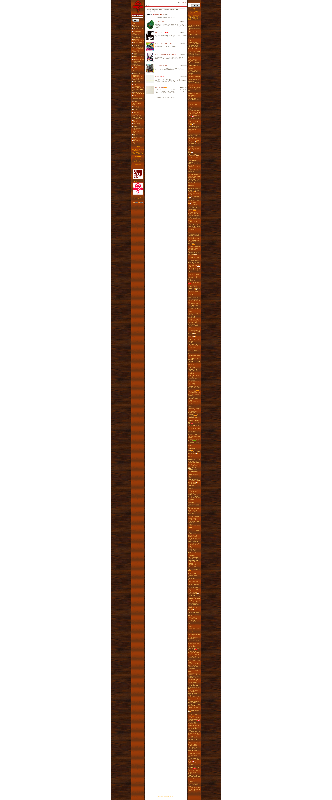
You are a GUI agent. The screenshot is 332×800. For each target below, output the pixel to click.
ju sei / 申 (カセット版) (194, 126)
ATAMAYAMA (136, 123)
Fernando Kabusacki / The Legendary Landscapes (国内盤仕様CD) (194, 332)
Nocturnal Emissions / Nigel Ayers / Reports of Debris (193, 476)
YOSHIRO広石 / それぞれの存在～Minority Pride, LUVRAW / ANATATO (194, 600)
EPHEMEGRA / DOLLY (194, 521)
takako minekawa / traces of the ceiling (193, 455)
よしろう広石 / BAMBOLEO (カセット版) (194, 596)
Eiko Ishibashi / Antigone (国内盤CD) (193, 440)
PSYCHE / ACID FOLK (138, 45)
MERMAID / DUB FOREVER (192, 210)
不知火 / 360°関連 (137, 125)
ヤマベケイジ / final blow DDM (193, 590)
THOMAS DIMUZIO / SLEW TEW (193, 314)
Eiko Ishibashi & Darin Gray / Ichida (193, 487)
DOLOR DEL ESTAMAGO (135, 121)
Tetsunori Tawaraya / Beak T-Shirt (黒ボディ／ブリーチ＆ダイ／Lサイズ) (194, 51)
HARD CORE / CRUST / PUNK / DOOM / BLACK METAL (138, 89)
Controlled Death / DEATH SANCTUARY (193, 213)
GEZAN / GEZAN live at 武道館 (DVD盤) (194, 177)
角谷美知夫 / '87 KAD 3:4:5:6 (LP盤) (193, 415)
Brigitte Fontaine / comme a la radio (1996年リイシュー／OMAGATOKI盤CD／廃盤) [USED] (194, 697)
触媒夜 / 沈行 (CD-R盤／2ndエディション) (193, 266)
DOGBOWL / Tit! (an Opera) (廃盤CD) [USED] (193, 652)
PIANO (134, 84)
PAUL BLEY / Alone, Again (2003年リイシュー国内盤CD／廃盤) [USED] (194, 692)
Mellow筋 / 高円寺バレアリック (137, 32)
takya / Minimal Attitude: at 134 (194, 29)
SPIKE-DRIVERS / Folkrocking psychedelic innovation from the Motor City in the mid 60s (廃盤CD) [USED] (193, 681)
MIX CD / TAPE (136, 37)
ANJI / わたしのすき (193, 160)
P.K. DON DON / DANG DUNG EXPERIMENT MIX (194, 449)
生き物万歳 (135, 64)
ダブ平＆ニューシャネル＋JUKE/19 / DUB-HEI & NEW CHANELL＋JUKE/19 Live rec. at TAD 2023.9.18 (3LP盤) (194, 78)
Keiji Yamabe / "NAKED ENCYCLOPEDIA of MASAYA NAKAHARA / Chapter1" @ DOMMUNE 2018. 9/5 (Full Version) (194, 584)
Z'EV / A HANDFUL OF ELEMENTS (194, 359)
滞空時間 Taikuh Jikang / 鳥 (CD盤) (194, 437)
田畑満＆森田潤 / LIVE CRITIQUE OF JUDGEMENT (193, 145)
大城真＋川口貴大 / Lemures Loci (193, 484)
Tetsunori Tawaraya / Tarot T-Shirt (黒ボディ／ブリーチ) (194, 56)
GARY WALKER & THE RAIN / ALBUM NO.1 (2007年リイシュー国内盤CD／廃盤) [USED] (194, 734)
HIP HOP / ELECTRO (137, 76)
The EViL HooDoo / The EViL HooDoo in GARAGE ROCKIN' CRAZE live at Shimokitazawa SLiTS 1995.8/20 (194, 242)
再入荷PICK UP (136, 25)
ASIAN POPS (136, 75)
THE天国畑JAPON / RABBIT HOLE (193, 412)
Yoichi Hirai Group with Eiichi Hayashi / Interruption (194, 409)
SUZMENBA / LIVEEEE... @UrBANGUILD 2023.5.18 (194, 626)
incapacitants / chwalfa (193, 344)
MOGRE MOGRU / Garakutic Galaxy (193, 619)
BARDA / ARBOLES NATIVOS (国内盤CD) (193, 47)
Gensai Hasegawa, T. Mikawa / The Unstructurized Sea (194, 231)
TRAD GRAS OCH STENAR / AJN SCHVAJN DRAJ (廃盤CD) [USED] (194, 675)
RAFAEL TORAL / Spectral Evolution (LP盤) (193, 296)
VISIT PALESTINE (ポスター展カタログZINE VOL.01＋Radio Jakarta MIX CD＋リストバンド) (194, 541)
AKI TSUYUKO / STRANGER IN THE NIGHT (192, 39)
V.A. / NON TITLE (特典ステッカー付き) (194, 452)
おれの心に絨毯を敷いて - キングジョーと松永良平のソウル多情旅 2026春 (194, 218)
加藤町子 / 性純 (192, 280)
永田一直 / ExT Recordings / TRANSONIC (137, 110)
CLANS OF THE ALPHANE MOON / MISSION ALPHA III (192, 513)
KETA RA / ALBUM (159, 87)
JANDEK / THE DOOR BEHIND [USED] (193, 655)
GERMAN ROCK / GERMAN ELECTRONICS (138, 93)
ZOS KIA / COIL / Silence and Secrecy (194, 356)
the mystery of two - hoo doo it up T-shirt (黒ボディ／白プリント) (193, 181)
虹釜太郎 (135, 126)
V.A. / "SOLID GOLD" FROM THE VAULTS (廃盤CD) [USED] (194, 777)
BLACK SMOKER (137, 115)
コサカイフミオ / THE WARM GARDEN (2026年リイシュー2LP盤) (194, 226)
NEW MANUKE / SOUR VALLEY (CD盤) (194, 430)
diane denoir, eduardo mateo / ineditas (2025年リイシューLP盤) (194, 293)
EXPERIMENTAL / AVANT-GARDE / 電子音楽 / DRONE (137, 98)
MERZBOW (135, 101)
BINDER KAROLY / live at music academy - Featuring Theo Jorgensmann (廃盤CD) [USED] (194, 636)
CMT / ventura (192, 338)
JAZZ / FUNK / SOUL (138, 65)
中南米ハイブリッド (137, 51)
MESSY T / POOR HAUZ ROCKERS (192, 155)
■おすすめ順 (156, 14)
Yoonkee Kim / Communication (191, 579)
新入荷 (134, 23)
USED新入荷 (136, 27)
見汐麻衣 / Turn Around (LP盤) (193, 278)
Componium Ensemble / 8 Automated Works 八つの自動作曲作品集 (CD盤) (194, 459)
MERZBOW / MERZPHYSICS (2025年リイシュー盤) (194, 375)
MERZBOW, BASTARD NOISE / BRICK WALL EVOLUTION (194, 363)
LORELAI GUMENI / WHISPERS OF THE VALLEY (193, 250)
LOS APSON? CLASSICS (135, 35)
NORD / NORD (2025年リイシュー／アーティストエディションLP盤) (194, 322)
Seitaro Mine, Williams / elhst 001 (193, 418)
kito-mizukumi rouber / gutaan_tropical (193, 501)
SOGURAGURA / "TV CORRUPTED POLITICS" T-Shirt (194, 107)
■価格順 (162, 14)
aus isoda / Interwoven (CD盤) (193, 326)
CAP (134, 136)
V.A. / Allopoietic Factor (160, 32)
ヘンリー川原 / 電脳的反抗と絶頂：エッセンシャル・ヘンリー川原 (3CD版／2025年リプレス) (194, 465)
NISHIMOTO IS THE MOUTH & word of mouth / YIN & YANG (194, 257)
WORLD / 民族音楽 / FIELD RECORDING (137, 57)
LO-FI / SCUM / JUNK (138, 118)
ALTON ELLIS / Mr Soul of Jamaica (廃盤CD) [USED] (194, 772)
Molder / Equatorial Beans (194, 246)
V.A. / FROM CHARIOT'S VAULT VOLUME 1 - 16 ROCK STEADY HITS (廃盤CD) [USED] (193, 783)
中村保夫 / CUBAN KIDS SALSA (193, 131)
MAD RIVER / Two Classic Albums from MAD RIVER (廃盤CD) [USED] (193, 709)
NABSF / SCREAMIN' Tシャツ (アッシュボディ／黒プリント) (194, 136)
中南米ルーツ (136, 53)
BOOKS (135, 132)
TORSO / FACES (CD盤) (194, 428)
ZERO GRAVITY (136, 112)
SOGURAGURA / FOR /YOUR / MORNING (193, 103)
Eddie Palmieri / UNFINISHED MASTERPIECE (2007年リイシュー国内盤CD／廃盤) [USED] (194, 766)
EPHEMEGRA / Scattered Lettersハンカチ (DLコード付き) (194, 89)
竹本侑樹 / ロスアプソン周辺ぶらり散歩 (193, 593)
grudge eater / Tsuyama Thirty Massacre (193, 194)
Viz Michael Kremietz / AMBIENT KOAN (193, 472)
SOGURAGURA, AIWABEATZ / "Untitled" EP (193, 100)
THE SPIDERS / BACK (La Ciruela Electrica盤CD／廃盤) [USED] (194, 687)
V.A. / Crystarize (192, 547)
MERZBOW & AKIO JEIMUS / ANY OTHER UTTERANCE (193, 371)
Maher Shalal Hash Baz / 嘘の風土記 (193, 335)
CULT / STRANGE (137, 117)
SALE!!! (135, 143)
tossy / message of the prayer (161, 65)
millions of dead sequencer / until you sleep (194, 289)
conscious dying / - (193, 549)
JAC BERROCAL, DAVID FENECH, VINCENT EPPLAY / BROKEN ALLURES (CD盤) (193, 350)
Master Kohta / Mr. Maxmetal (192, 32)
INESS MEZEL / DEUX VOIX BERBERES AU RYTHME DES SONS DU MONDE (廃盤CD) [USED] (194, 643)
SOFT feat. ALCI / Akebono (192, 272)
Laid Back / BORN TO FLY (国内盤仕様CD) (193, 44)
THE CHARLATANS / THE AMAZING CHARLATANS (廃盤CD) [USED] (193, 669)
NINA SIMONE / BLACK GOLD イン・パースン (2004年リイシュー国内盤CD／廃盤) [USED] (194, 748)
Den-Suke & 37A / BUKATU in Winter (192, 572)
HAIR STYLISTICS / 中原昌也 (137, 104)
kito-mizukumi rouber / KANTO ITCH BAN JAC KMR (193, 530)
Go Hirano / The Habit (193, 328)
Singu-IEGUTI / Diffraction (161, 21)
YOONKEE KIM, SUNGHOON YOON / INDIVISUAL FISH (193, 535)
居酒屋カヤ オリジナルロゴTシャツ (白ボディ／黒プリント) (194, 164)
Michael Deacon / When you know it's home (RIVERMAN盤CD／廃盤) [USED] (194, 660)
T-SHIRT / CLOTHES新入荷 (137, 29)
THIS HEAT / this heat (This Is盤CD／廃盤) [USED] (193, 714)
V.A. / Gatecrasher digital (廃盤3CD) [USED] (193, 664)
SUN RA (135, 67)
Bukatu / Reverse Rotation (194, 569)
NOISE (134, 95)
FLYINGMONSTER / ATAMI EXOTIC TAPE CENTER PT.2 (193, 72)
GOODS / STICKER (137, 137)
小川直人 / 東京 (192, 391)
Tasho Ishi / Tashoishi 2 (194, 384)
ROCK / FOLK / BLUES (138, 47)
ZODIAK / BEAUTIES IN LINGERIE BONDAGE (194, 509)
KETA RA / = (158, 76)
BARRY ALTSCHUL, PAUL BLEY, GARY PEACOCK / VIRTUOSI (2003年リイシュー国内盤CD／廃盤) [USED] (194, 741)
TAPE (134, 142)
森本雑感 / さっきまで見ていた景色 (193, 253)
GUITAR (135, 83)
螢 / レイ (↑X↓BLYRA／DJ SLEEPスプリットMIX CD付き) (194, 388)
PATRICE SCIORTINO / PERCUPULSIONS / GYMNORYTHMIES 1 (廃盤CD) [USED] (194, 703)
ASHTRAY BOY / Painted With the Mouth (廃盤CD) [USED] (193, 648)
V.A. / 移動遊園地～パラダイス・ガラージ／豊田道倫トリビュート (194, 394)
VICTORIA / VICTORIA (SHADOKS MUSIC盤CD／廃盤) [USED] (194, 789)
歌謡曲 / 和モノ (136, 73)
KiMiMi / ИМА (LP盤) (194, 234)
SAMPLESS (135, 129)
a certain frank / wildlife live (193, 426)
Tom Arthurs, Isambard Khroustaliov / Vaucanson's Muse (193, 506)
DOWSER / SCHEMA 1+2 (193, 222)
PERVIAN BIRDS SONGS (192, 608)
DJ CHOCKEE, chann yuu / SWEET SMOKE (165, 54)
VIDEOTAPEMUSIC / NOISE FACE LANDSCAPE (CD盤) (193, 206)
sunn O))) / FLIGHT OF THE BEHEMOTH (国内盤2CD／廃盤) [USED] (194, 719)
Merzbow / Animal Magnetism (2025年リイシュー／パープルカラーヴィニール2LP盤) (193, 381)
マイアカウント (182, 2)
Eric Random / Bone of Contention (193, 405)
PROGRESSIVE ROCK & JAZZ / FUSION (137, 49)
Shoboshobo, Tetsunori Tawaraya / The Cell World (193, 63)
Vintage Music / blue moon (138, 59)
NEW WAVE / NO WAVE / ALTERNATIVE (138, 43)
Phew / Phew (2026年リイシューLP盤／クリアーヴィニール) (194, 84)
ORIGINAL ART (136, 140)
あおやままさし (136, 86)
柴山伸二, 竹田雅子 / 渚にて (194, 301)
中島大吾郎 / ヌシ (193, 42)
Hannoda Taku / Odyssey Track (193, 622)
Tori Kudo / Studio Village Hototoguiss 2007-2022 (194, 559)
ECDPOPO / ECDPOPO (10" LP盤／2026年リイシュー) (194, 123)
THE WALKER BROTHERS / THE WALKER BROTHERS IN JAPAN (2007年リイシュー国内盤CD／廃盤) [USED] (193, 726)
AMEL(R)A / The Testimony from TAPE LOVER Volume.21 (192, 566)
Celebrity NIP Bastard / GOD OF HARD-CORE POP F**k (193, 444)
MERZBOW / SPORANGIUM (191, 367)
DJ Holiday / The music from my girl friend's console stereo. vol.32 (194, 262)
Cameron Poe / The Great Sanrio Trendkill (193, 119)
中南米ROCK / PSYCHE (138, 55)
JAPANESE (135, 72)
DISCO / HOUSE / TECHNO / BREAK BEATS (138, 40)
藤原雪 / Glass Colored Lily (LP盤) (193, 523)
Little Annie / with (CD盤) (194, 345)
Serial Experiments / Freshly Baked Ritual (192, 286)
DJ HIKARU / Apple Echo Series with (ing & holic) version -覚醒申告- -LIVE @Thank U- (193, 94)
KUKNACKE (136, 106)
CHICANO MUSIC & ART (137, 69)
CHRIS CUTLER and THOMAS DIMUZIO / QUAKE (193, 310)
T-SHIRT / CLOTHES (137, 134)
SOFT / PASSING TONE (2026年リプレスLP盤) (194, 269)
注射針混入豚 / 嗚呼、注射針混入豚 (193, 170)
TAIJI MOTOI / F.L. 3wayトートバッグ (194, 184)
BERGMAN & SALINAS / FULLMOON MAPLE (194, 491)
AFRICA (135, 62)
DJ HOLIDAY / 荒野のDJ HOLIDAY (193, 158)
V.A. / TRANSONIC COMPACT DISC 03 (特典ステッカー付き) (194, 481)
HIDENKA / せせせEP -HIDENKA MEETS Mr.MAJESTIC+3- (194, 518)
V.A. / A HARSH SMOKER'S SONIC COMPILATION (192, 552)
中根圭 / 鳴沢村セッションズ (193, 116)
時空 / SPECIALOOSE (138, 128)
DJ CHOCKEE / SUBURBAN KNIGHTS (164, 43)
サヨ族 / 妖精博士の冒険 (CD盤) (193, 25)
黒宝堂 (134, 139)
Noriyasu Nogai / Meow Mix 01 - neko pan (193, 128)
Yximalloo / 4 (192, 561)
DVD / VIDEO (136, 131)
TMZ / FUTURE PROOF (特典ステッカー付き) (194, 275)
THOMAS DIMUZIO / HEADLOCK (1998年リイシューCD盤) (194, 305)
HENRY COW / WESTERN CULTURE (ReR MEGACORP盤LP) (193, 495)
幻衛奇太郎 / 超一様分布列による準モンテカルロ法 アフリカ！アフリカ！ (193, 150)
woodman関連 (136, 108)
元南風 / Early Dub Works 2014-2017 (194, 402)
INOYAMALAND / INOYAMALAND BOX (193, 433)
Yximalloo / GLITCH (193, 563)
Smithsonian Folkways (137, 61)
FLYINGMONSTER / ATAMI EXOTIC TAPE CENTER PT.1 (193, 67)
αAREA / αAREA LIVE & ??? (194, 526)
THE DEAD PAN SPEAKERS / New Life (193, 173)
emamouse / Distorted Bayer (193, 576)
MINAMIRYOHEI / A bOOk (193, 545)
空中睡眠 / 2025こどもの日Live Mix (193, 236)
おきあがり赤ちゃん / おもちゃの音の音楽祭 (193, 556)
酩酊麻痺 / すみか (193, 469)
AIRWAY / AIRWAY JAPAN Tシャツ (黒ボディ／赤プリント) (194, 140)
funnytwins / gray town (194, 282)
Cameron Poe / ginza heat (194, 196)
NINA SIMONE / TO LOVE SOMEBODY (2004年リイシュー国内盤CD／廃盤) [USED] (194, 754)
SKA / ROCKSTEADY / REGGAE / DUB (137, 79)
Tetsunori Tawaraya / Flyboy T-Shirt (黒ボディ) (193, 60)
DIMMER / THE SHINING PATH (192, 317)
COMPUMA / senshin (193, 299)
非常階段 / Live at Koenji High (194, 167)
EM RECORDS (136, 114)
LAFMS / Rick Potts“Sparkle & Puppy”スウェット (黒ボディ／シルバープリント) (194, 189)
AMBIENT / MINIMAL (138, 81)
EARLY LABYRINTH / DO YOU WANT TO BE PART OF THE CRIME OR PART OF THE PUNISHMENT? (194, 614)
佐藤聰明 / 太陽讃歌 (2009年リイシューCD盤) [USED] (194, 760)
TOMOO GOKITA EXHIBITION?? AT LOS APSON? (193, 605)
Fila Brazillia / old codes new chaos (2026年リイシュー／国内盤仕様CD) (193, 200)
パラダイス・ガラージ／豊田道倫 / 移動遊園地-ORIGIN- (194, 399)
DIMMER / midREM (193, 319)
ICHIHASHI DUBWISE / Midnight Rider (194, 498)
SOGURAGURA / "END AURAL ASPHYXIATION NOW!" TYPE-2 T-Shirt (194, 112)
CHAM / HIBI (192, 342)
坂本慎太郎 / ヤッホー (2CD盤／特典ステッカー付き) (194, 422)
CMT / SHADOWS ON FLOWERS (193, 340)
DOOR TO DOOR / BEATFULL (193, 35)
